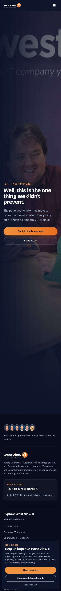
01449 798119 (14, 495)
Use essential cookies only (30, 578)
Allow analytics (30, 570)
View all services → (14, 519)
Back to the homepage (30, 231)
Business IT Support (14, 532)
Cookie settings (30, 584)
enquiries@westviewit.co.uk (39, 495)
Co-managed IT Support (16, 538)
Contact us (30, 240)
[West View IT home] (12, 5)
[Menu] (54, 5)
